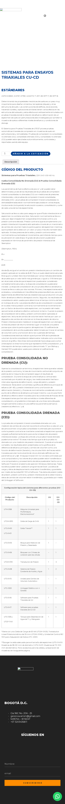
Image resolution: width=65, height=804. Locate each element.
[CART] (49, 18)
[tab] (11, 161)
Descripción (11, 162)
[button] (57, 796)
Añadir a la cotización (31, 154)
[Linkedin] (56, 4)
